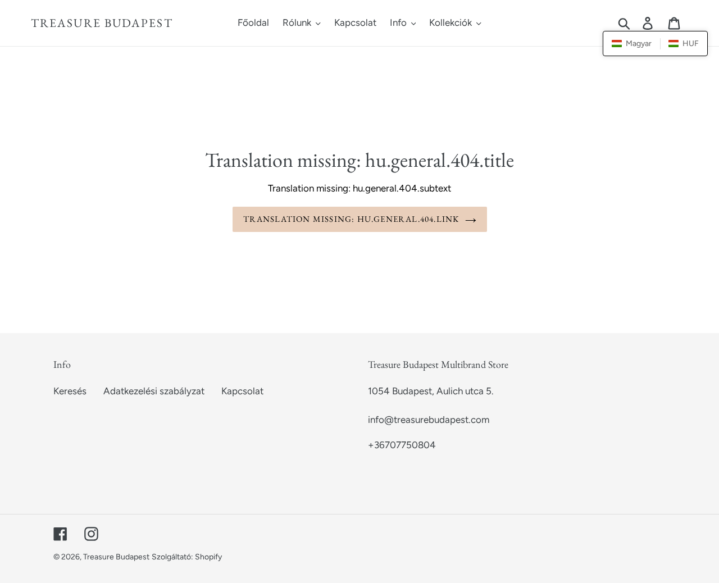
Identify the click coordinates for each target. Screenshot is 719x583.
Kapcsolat (242, 391)
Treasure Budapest (102, 23)
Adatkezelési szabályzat (153, 391)
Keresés (70, 391)
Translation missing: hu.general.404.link (351, 218)
